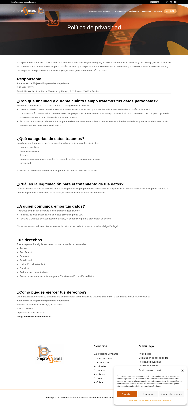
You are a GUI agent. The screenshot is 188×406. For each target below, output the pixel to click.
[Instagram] (175, 2)
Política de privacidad (153, 400)
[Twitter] (171, 2)
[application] (111, 11)
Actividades (120, 11)
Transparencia (104, 362)
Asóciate (170, 11)
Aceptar (127, 394)
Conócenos (134, 11)
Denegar (148, 394)
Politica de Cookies (136, 400)
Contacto (158, 11)
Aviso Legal (167, 400)
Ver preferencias (171, 394)
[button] (182, 370)
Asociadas (146, 11)
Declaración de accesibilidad (153, 358)
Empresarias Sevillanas (99, 11)
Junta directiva (104, 358)
